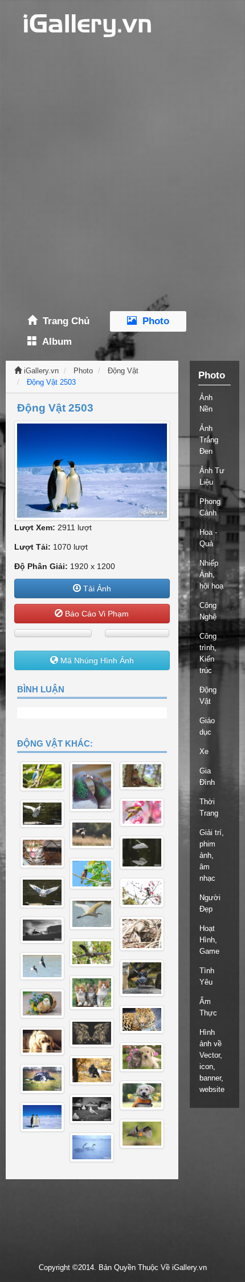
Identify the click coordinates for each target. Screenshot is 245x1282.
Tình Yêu (206, 976)
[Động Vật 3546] (42, 814)
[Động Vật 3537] (42, 966)
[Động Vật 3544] (92, 873)
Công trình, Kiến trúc (208, 653)
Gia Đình (207, 777)
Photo (153, 321)
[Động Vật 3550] (142, 775)
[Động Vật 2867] (92, 1033)
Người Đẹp (209, 903)
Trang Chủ (63, 321)
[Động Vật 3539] (142, 893)
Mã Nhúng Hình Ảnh (96, 660)
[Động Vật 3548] (142, 852)
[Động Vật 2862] (92, 1070)
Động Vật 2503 (51, 382)
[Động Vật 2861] (142, 1057)
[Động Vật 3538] (142, 978)
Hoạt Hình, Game (209, 940)
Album (54, 341)
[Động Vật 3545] (42, 892)
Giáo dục (207, 726)
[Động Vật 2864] (142, 1095)
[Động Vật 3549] (92, 786)
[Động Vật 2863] (42, 1079)
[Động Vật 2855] (92, 1147)
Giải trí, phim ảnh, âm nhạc (211, 855)
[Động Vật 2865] (42, 1003)
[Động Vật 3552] (42, 776)
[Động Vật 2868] (42, 1041)
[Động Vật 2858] (92, 1109)
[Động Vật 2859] (42, 1117)
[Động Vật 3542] (42, 930)
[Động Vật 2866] (142, 1019)
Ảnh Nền (206, 403)
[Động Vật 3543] (42, 852)
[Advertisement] (122, 180)
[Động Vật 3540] (92, 914)
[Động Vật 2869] (92, 992)
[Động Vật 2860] (142, 1133)
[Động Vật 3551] (142, 812)
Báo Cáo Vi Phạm (96, 613)
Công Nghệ (208, 611)
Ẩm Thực (208, 1007)
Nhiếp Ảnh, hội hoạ (211, 574)
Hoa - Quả (208, 538)
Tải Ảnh (96, 588)
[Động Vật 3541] (142, 933)
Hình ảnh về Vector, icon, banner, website (211, 1061)
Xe (204, 751)
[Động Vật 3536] (92, 952)
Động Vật (123, 370)
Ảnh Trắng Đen (208, 439)
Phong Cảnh (209, 507)
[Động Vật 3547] (92, 834)
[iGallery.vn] (80, 25)
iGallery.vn (40, 370)
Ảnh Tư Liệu (211, 476)
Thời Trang (208, 807)
